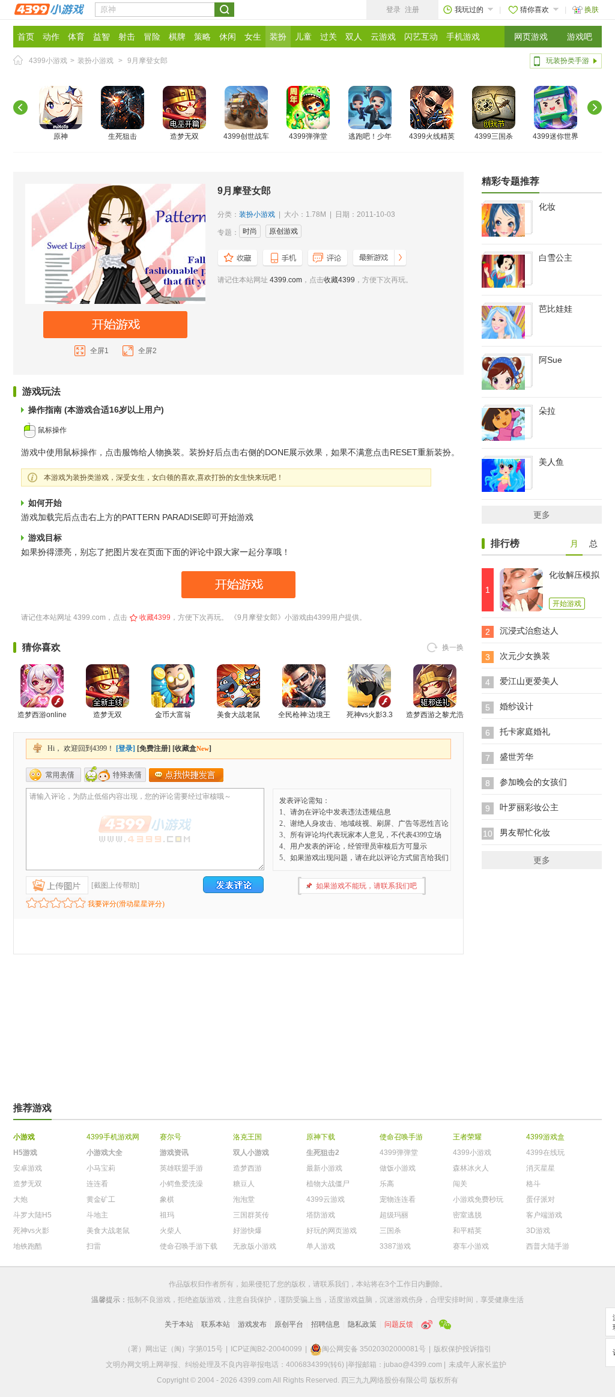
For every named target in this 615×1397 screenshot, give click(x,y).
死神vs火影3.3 (370, 715)
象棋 (167, 1199)
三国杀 (390, 1230)
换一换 (453, 647)
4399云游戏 (325, 1199)
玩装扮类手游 (567, 60)
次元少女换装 (525, 656)
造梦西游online (42, 715)
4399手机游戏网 (112, 1137)
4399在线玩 (545, 1152)
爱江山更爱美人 (529, 681)
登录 (393, 9)
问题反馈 (398, 1324)
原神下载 (320, 1137)
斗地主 (97, 1215)
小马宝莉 (100, 1168)
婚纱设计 (516, 706)
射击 (126, 36)
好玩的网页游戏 (331, 1230)
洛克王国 (247, 1137)
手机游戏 (463, 36)
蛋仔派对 (540, 1199)
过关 (328, 36)
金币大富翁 (173, 715)
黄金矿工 (100, 1199)
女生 (252, 36)
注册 (412, 9)
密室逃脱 (467, 1215)
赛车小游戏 (471, 1246)
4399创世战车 (246, 136)
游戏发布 (252, 1324)
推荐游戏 (32, 1108)
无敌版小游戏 (254, 1246)
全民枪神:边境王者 (304, 722)
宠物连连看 (398, 1199)
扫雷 (93, 1246)
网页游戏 (531, 36)
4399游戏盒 (545, 1137)
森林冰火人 (471, 1168)
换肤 (591, 9)
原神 (60, 136)
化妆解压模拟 (574, 575)
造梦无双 (184, 136)
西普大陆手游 (547, 1246)
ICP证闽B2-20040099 (266, 1349)
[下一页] (594, 107)
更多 (541, 515)
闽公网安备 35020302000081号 (374, 1349)
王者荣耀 (467, 1137)
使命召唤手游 (401, 1137)
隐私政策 (362, 1324)
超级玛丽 (394, 1215)
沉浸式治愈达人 (529, 630)
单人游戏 (320, 1246)
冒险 (152, 36)
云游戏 (383, 36)
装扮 (278, 36)
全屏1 (99, 351)
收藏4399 (339, 280)
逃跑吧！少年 (370, 136)
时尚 (250, 231)
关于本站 (179, 1324)
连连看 (97, 1184)
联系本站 (215, 1324)
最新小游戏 (324, 1168)
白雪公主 (555, 257)
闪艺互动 (421, 36)
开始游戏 (567, 603)
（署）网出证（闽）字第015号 (173, 1349)
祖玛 (167, 1215)
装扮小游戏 (95, 60)
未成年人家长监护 (477, 1364)
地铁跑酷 (27, 1246)
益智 (101, 36)
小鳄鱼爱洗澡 (181, 1184)
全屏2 (147, 351)
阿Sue (550, 360)
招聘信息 (325, 1324)
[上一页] (20, 107)
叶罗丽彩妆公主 (529, 807)
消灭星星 (540, 1168)
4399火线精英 (432, 136)
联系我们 (334, 1284)
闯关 (460, 1184)
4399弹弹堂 (308, 136)
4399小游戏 (48, 60)
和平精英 (467, 1230)
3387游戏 (395, 1246)
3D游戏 (538, 1230)
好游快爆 (247, 1230)
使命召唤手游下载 (188, 1246)
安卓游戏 (27, 1168)
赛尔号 (170, 1137)
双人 (353, 36)
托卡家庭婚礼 (525, 731)
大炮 (20, 1199)
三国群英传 (251, 1215)
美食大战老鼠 (238, 715)
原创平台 (288, 1324)
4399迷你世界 (555, 136)
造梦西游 (247, 1168)
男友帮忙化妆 (525, 832)
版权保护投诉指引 (462, 1349)
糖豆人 (244, 1184)
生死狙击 (122, 136)
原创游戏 (283, 231)
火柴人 (170, 1230)
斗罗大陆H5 (32, 1215)
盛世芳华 (516, 757)
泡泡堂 (244, 1199)
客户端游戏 (544, 1215)
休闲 (227, 36)
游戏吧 (579, 36)
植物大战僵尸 (328, 1184)
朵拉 (547, 411)
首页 (25, 36)
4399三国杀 (493, 136)
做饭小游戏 (398, 1168)
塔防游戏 (320, 1215)
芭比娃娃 (555, 309)
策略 (202, 36)
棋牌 (177, 36)
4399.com (286, 280)
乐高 (387, 1184)
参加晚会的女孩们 (533, 782)
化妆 (547, 206)
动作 (51, 36)
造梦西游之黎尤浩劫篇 (435, 722)
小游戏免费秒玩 (478, 1199)
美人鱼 (551, 462)
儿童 (303, 36)
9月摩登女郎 (147, 60)
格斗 (533, 1184)
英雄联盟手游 (181, 1168)
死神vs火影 (31, 1230)
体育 (76, 36)
